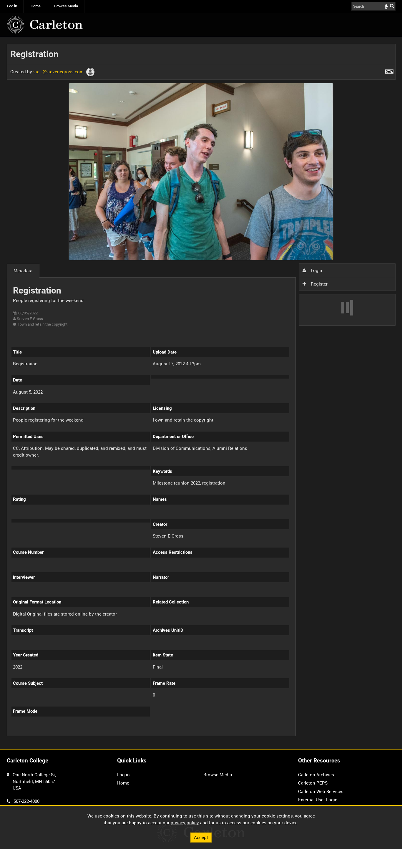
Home (36, 6)
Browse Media (66, 6)
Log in (12, 6)
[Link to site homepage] (45, 25)
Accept (201, 837)
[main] (201, 393)
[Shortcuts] (389, 70)
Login (316, 270)
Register (319, 284)
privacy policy (185, 822)
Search (392, 6)
